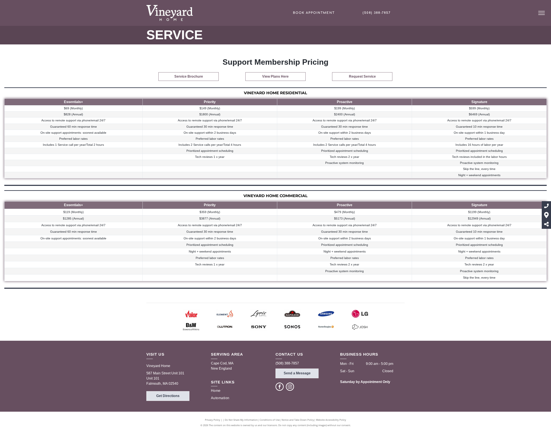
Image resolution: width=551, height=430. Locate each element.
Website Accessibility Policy (331, 419)
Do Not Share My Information (241, 419)
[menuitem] (225, 390)
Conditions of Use (270, 419)
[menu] (541, 13)
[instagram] (290, 387)
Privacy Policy (212, 419)
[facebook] (280, 387)
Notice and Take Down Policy (298, 419)
